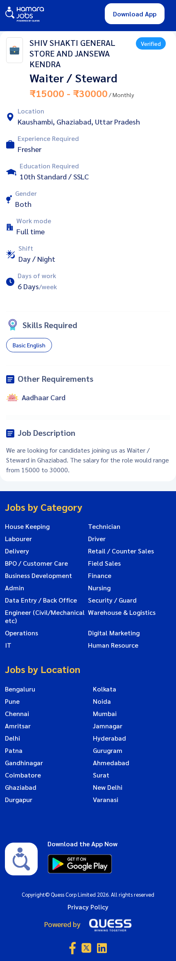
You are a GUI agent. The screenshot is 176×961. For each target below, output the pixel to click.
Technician (104, 526)
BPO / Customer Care (36, 563)
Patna (14, 750)
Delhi (12, 738)
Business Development (38, 575)
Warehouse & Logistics (122, 612)
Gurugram (107, 750)
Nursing (99, 588)
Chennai (17, 713)
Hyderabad (109, 738)
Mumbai (105, 713)
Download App (134, 13)
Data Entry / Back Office (41, 600)
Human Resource (113, 645)
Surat (101, 775)
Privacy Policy (88, 906)
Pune (12, 701)
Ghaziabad (20, 787)
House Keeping (27, 526)
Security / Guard (112, 600)
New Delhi (107, 787)
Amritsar (18, 726)
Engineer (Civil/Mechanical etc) (45, 616)
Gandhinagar (24, 763)
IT (8, 645)
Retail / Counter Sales (121, 551)
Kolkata (104, 689)
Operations (21, 633)
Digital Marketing (114, 633)
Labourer (18, 539)
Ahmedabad (111, 763)
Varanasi (105, 800)
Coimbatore (23, 775)
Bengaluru (20, 689)
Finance (99, 575)
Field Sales (104, 563)
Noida (102, 701)
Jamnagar (107, 726)
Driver (97, 539)
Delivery (17, 551)
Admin (14, 588)
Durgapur (18, 800)
